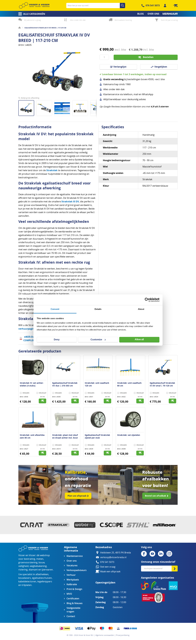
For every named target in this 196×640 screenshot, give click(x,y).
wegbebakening (38, 566)
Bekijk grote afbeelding (30, 98)
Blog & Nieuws (75, 603)
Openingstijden (105, 582)
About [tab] (141, 309)
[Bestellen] (42, 401)
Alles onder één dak (78, 20)
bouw (41, 562)
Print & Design (74, 589)
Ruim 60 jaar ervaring (169, 20)
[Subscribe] (175, 568)
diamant (33, 569)
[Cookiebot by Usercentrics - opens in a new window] (146, 300)
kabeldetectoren (27, 581)
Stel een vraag (107, 566)
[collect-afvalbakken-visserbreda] (138, 503)
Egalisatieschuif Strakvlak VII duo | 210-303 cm (64, 384)
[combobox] (95, 5)
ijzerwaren (47, 569)
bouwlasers (24, 577)
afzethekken (42, 574)
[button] (45, 107)
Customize (96, 339)
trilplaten (27, 585)
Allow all (139, 339)
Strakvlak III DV (70, 201)
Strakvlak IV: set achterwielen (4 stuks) (32, 384)
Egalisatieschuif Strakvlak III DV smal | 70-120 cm (162, 384)
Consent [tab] (55, 309)
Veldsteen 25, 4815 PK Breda (115, 552)
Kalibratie (72, 584)
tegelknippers (44, 581)
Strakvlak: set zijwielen (128, 435)
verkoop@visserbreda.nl (113, 557)
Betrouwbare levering (123, 20)
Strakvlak (51, 170)
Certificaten (73, 598)
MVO (69, 593)
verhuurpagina (27, 328)
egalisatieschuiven (42, 577)
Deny (57, 339)
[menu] (98, 14)
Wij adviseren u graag (32, 20)
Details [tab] (98, 309)
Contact (71, 616)
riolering (23, 569)
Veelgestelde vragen (73, 610)
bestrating (29, 558)
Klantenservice (75, 556)
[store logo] (34, 5)
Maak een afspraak (110, 571)
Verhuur (71, 574)
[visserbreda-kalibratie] (58, 503)
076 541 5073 (153, 5)
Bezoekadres (103, 547)
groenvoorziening (27, 562)
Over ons (72, 560)
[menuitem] (31, 14)
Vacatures (72, 565)
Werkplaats (73, 579)
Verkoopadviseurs (76, 570)
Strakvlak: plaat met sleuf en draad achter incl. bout (65, 436)
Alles (105, 89)
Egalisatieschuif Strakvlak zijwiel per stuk (97, 436)
